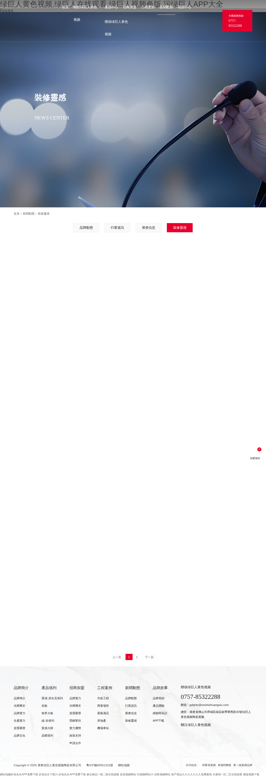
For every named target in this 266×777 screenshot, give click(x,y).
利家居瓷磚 (209, 765)
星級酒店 (103, 713)
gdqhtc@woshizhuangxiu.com (209, 704)
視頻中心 (184, 7)
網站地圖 (124, 765)
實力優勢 (75, 728)
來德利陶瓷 (224, 765)
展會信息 (148, 227)
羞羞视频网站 (128, 774)
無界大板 (47, 713)
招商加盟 (129, 7)
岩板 (44, 705)
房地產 (101, 720)
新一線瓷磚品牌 (242, 765)
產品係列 (49, 688)
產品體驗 (158, 705)
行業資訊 (117, 227)
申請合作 (75, 743)
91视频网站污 (145, 774)
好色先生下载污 (48, 774)
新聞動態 (166, 7)
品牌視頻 (158, 698)
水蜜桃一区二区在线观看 (227, 774)
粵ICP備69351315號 (99, 765)
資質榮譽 (19, 728)
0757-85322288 (235, 23)
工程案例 (148, 7)
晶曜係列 (47, 735)
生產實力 (19, 720)
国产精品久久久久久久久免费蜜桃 (191, 774)
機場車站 (103, 728)
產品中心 (111, 7)
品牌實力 (19, 713)
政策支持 (75, 735)
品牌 (16, 17)
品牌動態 (86, 227)
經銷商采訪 (160, 713)
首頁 (65, 7)
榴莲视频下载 (251, 774)
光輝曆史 (19, 705)
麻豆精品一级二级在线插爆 (103, 774)
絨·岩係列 (48, 720)
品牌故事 (160, 688)
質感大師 (47, 728)
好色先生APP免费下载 (24, 774)
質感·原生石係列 (52, 698)
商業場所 (103, 705)
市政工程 (103, 698)
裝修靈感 (43, 213)
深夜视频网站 (162, 774)
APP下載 (158, 720)
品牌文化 (19, 735)
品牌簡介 (21, 688)
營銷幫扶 (75, 720)
